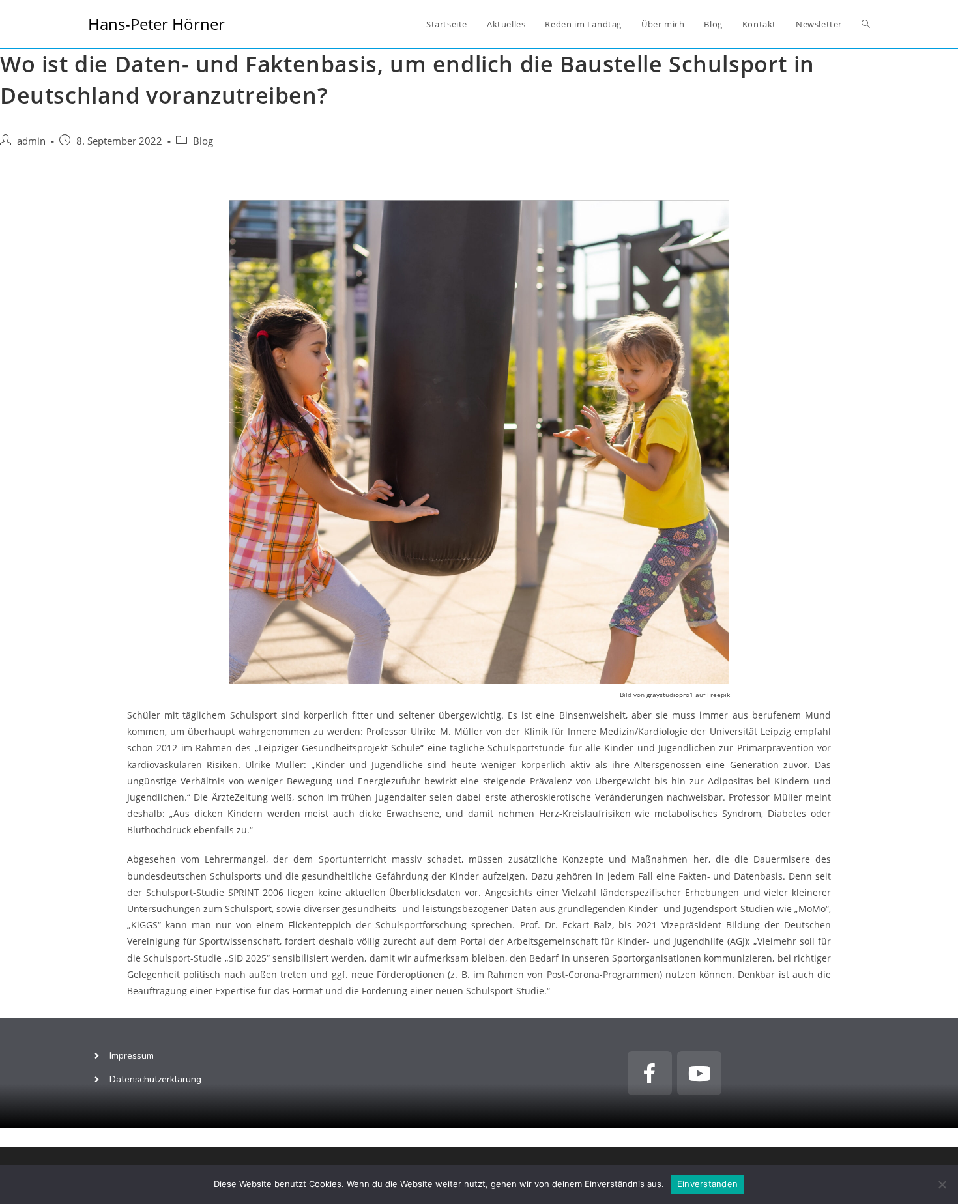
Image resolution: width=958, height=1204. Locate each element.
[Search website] (866, 24)
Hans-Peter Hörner (156, 24)
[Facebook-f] (650, 1073)
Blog (203, 141)
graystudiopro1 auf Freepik (688, 694)
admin (31, 141)
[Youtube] (699, 1073)
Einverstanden (707, 1184)
